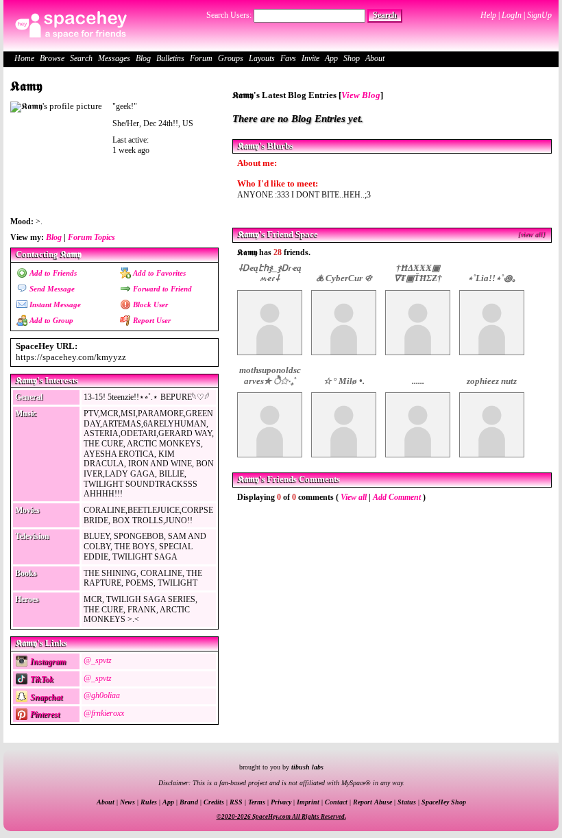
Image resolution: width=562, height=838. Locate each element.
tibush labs (307, 767)
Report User (151, 320)
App (331, 58)
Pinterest (44, 714)
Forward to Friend (161, 289)
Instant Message (54, 304)
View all (354, 497)
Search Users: (229, 15)
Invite (310, 58)
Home (24, 58)
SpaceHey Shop (444, 802)
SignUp (539, 15)
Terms (256, 802)
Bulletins (170, 58)
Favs (288, 58)
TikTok (40, 679)
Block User (149, 304)
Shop (351, 58)
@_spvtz (98, 660)
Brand (189, 802)
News (127, 802)
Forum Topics (91, 237)
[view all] (532, 234)
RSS (236, 802)
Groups (230, 58)
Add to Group (50, 320)
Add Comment (397, 497)
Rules (148, 802)
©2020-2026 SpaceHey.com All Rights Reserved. (281, 816)
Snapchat (45, 697)
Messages (114, 58)
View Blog (360, 95)
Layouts (262, 58)
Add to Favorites (158, 273)
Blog (143, 58)
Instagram (47, 662)
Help (488, 15)
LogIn (512, 15)
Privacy (281, 802)
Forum (201, 58)
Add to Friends (52, 273)
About (374, 58)
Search (385, 15)
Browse (52, 58)
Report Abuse (372, 802)
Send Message (51, 289)
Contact (336, 802)
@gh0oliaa (102, 695)
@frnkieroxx (104, 713)
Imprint (308, 802)
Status (407, 802)
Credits (214, 802)
